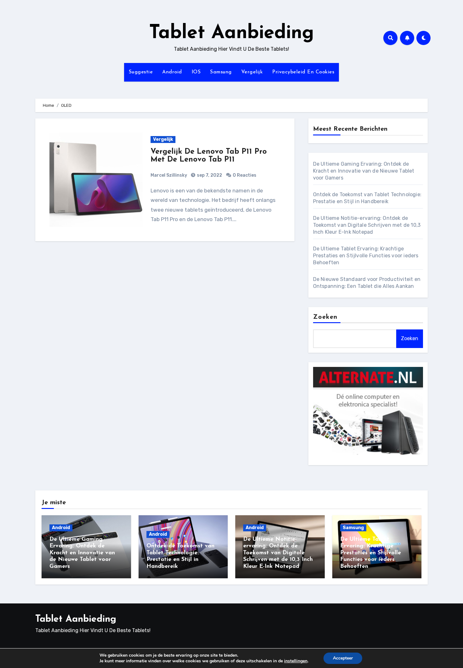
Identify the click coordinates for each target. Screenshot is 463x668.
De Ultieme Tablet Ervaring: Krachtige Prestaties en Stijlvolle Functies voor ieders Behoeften (366, 255)
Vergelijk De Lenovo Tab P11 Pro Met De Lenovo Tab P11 (209, 155)
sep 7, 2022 (209, 175)
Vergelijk (252, 72)
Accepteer (343, 658)
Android (172, 72)
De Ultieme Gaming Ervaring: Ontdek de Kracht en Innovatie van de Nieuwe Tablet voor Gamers (363, 171)
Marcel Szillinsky (169, 175)
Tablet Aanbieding (231, 33)
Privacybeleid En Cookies (303, 72)
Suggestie (141, 72)
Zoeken (325, 317)
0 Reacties (244, 175)
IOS (196, 72)
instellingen (295, 661)
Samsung (221, 72)
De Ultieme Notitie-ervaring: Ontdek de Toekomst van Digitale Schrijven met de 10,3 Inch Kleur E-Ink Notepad (367, 225)
